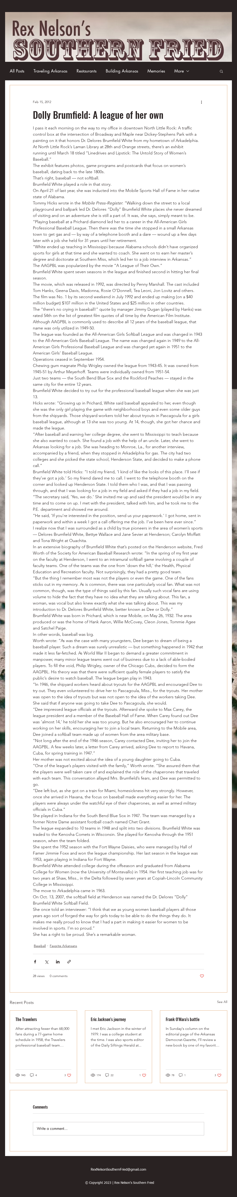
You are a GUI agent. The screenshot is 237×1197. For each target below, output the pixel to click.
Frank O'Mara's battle (183, 1019)
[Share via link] (69, 961)
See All (222, 1002)
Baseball (40, 946)
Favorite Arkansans (63, 946)
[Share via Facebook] (35, 961)
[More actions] (201, 102)
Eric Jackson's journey (108, 1019)
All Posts (17, 71)
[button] (221, 71)
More (179, 71)
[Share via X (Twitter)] (46, 961)
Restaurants (87, 71)
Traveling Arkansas (50, 71)
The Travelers (26, 1019)
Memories (156, 71)
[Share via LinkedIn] (58, 961)
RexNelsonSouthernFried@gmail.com (118, 1169)
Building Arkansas (122, 71)
